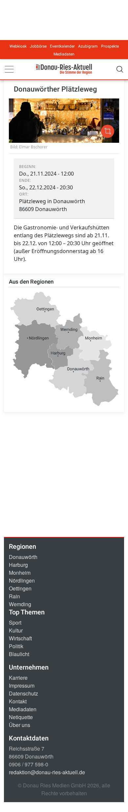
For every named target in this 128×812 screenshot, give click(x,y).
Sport (15, 622)
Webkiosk (18, 46)
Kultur (16, 630)
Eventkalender (62, 46)
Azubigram (88, 46)
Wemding (20, 604)
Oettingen (20, 588)
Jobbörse (38, 46)
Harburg (18, 564)
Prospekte (110, 46)
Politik (16, 646)
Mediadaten (64, 54)
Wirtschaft (20, 638)
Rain (14, 596)
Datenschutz (23, 693)
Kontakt (18, 701)
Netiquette (21, 717)
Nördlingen (22, 580)
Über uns (19, 725)
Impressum (21, 685)
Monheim (20, 572)
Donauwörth (23, 557)
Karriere (18, 677)
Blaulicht (19, 654)
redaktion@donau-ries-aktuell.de (47, 772)
